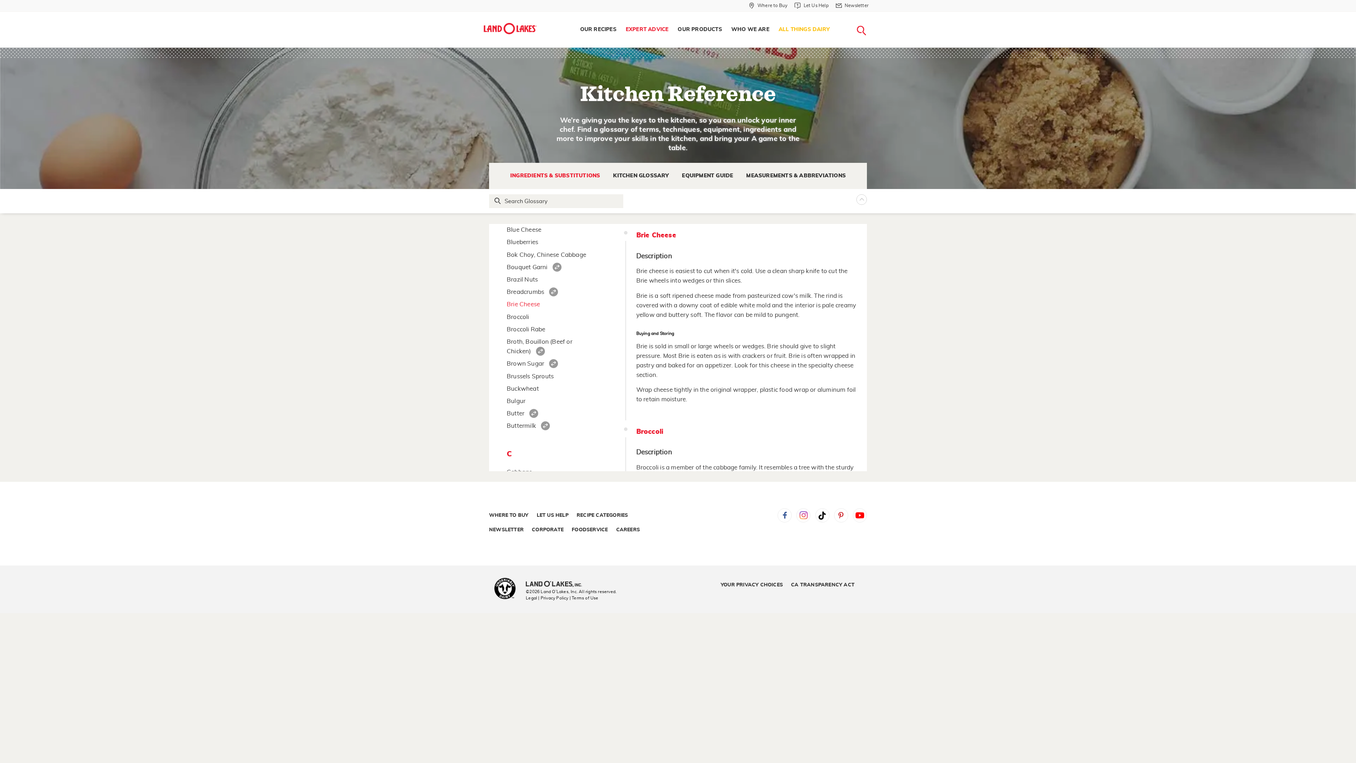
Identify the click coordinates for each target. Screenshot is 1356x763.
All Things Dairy (804, 29)
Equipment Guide (707, 175)
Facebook (785, 515)
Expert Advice (647, 29)
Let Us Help (553, 515)
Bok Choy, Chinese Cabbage (546, 255)
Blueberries (522, 242)
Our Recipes (598, 29)
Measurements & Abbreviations (796, 175)
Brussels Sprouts (530, 376)
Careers (628, 529)
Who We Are (750, 29)
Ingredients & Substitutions (555, 175)
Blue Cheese (524, 230)
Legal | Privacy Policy (547, 598)
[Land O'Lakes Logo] (510, 28)
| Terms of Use (584, 598)
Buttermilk (521, 426)
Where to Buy (508, 515)
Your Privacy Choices (752, 584)
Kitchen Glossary (641, 175)
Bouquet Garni (527, 267)
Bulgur (516, 401)
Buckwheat (523, 389)
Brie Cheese (523, 304)
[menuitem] (598, 30)
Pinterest (841, 515)
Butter (515, 413)
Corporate (548, 529)
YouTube (860, 515)
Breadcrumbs (525, 292)
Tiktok (822, 515)
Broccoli (518, 317)
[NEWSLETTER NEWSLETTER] (874, 15)
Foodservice (590, 529)
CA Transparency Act (823, 584)
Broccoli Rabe (526, 329)
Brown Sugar (525, 364)
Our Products (700, 29)
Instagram (803, 515)
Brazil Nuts (522, 280)
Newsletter (506, 529)
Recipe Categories (602, 515)
